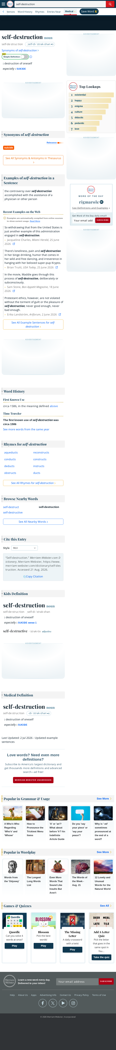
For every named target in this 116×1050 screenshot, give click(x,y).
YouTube (63, 1003)
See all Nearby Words (32, 522)
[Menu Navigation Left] (3, 11)
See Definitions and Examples (90, 207)
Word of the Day (91, 196)
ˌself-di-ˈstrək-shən (39, 44)
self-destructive (13, 512)
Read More (35, 221)
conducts (10, 459)
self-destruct (11, 507)
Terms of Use (99, 995)
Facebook (42, 1003)
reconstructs (41, 452)
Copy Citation (34, 576)
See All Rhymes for (32, 483)
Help (12, 995)
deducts (9, 466)
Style (6, 547)
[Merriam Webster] (91, 190)
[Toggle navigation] (3, 4)
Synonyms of (19, 50)
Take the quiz (101, 957)
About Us (23, 995)
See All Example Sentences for (33, 324)
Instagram (73, 1003)
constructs (39, 459)
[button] (70, 11)
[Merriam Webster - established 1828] (10, 4)
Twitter (53, 1003)
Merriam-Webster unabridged (33, 780)
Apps (34, 995)
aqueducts (11, 452)
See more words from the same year (26, 429)
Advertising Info (48, 995)
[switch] (15, 56)
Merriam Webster (9, 981)
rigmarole (89, 202)
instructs (38, 466)
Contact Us (66, 995)
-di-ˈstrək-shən (37, 713)
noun (48, 37)
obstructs (10, 473)
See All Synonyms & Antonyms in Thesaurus (33, 158)
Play (14, 945)
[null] (101, 202)
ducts (36, 473)
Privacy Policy (82, 995)
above (54, 406)
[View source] (14, 244)
